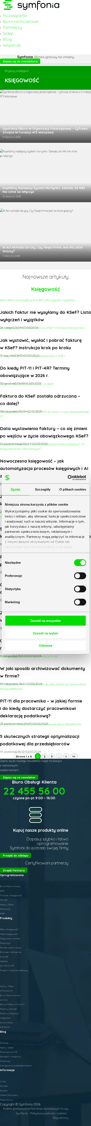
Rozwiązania (15, 15)
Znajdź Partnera (14, 870)
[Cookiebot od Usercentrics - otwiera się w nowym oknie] (67, 477)
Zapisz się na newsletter (19, 777)
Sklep (8, 33)
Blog (7, 39)
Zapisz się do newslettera (20, 61)
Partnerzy (12, 27)
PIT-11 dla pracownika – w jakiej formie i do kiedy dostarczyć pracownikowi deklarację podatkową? (41, 708)
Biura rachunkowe (20, 21)
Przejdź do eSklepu (15, 855)
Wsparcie (12, 45)
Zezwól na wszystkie (45, 621)
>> (73, 756)
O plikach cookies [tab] (72, 489)
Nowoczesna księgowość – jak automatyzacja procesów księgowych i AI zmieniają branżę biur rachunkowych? (44, 468)
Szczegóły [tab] (42, 489)
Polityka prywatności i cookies (48, 1113)
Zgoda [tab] (15, 489)
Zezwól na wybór (45, 633)
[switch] (80, 575)
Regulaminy (60, 1117)
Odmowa (45, 645)
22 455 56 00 (34, 790)
